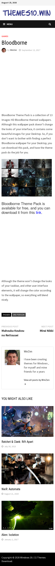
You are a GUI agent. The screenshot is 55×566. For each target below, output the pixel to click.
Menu (10, 24)
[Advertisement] (27, 85)
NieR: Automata (11, 489)
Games (5, 36)
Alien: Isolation (10, 535)
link (38, 212)
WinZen (13, 50)
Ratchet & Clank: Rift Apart (17, 442)
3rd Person (18, 314)
